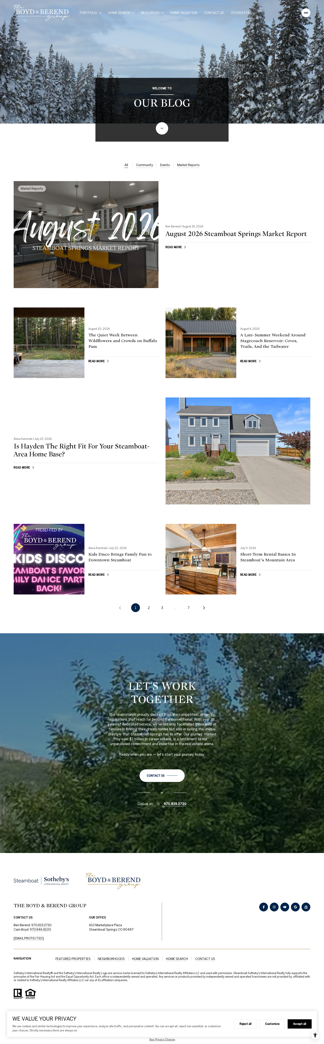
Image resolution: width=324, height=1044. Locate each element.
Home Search (177, 959)
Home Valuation (183, 13)
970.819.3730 (241, 13)
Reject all (245, 1023)
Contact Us (214, 13)
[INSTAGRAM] (274, 907)
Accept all (299, 1023)
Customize (272, 1023)
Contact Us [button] (205, 959)
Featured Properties (73, 959)
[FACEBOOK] (263, 907)
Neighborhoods (111, 959)
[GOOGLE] (295, 907)
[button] (162, 775)
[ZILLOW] (306, 907)
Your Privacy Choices (162, 1039)
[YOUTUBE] (284, 907)
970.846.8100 (40, 929)
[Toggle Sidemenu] (306, 12)
